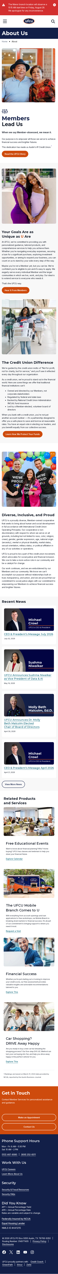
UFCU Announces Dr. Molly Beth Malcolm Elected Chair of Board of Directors (22, 723)
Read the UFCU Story (15, 154)
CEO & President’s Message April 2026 (29, 768)
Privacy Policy (39, 1241)
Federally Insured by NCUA (16, 1218)
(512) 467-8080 (10, 1154)
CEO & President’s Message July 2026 (28, 634)
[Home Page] (29, 21)
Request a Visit (13, 931)
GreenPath (7, 1264)
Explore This (12, 992)
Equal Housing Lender (13, 1223)
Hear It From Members (16, 290)
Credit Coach (37, 1261)
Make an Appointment (33, 1118)
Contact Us (29, 1127)
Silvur (20, 1264)
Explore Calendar (14, 859)
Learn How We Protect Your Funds (23, 434)
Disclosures (8, 1244)
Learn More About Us (12, 1174)
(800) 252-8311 (28, 1154)
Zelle (28, 1264)
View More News (13, 784)
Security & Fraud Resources (15, 1189)
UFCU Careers (8, 1169)
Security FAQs (8, 1194)
